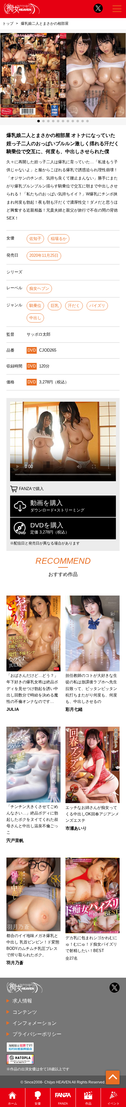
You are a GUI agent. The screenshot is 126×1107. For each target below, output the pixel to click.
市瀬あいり (76, 828)
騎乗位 (35, 305)
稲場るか (59, 238)
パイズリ (97, 305)
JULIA (12, 709)
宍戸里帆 (15, 840)
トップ (7, 23)
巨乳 (55, 305)
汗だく (74, 305)
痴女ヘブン (39, 288)
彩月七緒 (74, 709)
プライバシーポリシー (37, 1034)
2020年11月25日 (43, 255)
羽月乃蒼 (15, 963)
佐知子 (35, 238)
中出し (35, 317)
